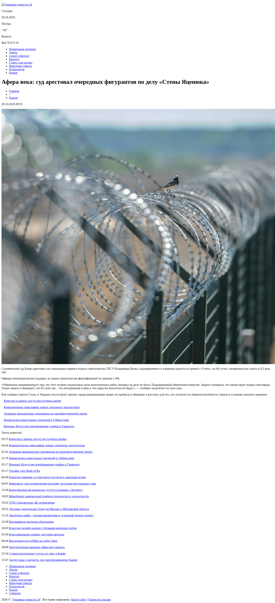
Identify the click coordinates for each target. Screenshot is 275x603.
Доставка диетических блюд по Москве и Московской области (49, 509)
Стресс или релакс (21, 62)
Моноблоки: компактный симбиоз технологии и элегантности (49, 496)
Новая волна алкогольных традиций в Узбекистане (36, 420)
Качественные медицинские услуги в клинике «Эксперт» (46, 489)
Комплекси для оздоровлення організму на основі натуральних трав (52, 483)
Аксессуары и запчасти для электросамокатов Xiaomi (43, 559)
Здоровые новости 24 (26, 599)
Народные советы (20, 66)
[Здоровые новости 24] (16, 4)
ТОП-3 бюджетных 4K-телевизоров (32, 502)
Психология (16, 69)
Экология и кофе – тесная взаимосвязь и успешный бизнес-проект (51, 515)
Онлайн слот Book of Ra (24, 470)
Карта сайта (78, 599)
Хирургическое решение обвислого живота (37, 547)
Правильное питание (22, 49)
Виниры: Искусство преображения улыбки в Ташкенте (39, 426)
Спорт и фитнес (19, 55)
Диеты (13, 52)
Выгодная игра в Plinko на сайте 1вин (33, 540)
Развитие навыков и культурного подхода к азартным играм (47, 477)
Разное (13, 72)
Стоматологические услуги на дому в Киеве (37, 553)
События (14, 593)
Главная (14, 91)
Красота (14, 59)
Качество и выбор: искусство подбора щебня (32, 400)
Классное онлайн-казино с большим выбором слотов (43, 528)
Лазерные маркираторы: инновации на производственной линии (45, 413)
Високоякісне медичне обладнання (31, 521)
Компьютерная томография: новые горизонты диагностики (42, 407)
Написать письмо (99, 599)
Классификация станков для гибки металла (36, 534)
